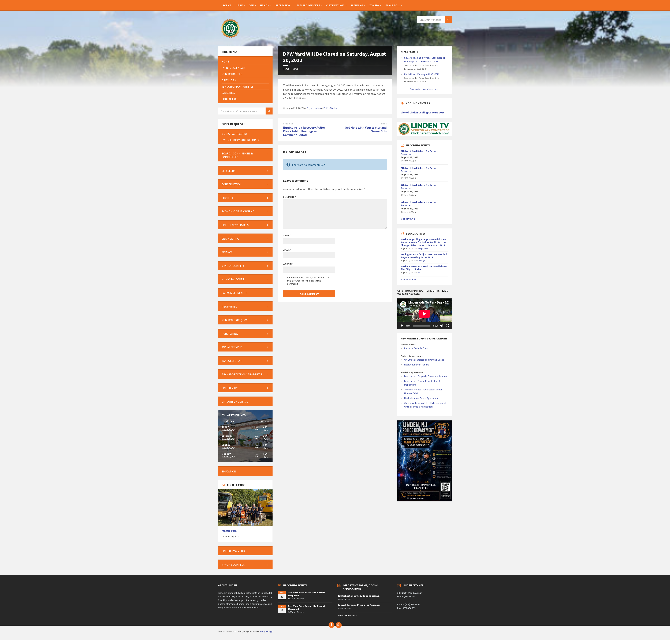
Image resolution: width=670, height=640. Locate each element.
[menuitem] (227, 5)
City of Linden (314, 108)
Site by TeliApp (266, 631)
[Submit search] (448, 19)
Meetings (421, 260)
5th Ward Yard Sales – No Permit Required (419, 170)
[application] (424, 313)
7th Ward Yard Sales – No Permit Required (419, 187)
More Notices (408, 279)
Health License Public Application (421, 398)
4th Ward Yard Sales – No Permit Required (419, 152)
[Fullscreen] (447, 325)
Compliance (422, 248)
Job (418, 272)
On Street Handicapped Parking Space (424, 359)
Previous (288, 123)
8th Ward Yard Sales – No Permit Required (419, 204)
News (295, 68)
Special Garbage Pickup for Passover (359, 604)
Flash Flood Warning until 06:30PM (421, 74)
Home (286, 68)
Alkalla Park (229, 530)
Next (384, 123)
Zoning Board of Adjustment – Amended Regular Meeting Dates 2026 (424, 256)
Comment (289, 196)
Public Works (330, 108)
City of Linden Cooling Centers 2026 (422, 112)
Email (287, 249)
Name (287, 235)
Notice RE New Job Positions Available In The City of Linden (424, 268)
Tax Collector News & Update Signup (359, 595)
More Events (408, 219)
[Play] (402, 325)
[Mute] (442, 325)
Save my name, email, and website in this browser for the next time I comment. (308, 280)
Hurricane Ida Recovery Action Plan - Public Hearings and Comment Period (304, 131)
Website (288, 264)
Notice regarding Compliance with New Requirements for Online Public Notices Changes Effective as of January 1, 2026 (423, 242)
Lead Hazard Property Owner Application (425, 376)
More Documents (347, 615)
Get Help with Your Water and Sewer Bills (366, 129)
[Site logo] (230, 39)
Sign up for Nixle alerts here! (424, 89)
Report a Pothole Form (416, 348)
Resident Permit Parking (416, 364)
